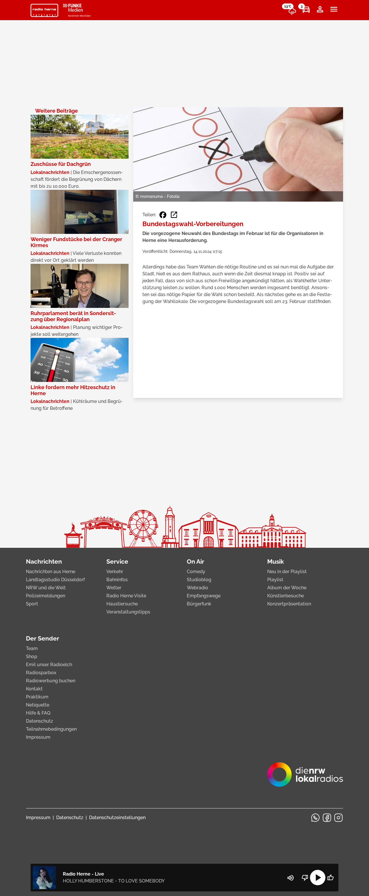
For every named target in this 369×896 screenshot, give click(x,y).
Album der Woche (286, 587)
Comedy (196, 571)
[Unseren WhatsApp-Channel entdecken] (315, 817)
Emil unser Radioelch (49, 664)
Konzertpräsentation (289, 604)
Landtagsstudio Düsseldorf (55, 579)
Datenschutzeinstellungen (117, 817)
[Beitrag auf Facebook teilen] (162, 214)
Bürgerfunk (199, 604)
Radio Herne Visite (126, 595)
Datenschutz (39, 721)
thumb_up (330, 877)
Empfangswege (204, 595)
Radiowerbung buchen (50, 680)
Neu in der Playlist (287, 571)
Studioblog (199, 579)
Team (32, 648)
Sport (32, 604)
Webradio (197, 587)
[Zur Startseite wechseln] (44, 10)
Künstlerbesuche (285, 595)
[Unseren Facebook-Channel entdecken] (327, 817)
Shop (31, 656)
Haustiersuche (122, 604)
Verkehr (114, 571)
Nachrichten (44, 561)
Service (117, 561)
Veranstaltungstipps (128, 612)
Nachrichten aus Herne (50, 571)
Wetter (113, 587)
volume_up (291, 878)
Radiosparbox (41, 672)
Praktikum (37, 697)
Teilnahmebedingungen (51, 729)
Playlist (275, 579)
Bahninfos (117, 579)
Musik (275, 561)
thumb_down (305, 877)
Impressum (38, 737)
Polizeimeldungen (45, 595)
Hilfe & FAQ (38, 713)
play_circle (317, 877)
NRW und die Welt (46, 587)
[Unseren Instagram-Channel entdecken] (338, 817)
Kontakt (34, 689)
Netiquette (37, 705)
